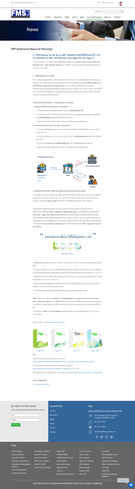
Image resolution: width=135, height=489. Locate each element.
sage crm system (40, 457)
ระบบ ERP (105, 467)
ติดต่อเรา (117, 17)
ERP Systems (84, 457)
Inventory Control (63, 464)
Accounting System (19, 469)
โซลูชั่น (67, 17)
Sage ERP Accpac (18, 457)
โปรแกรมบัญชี (84, 467)
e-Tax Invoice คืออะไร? (41, 384)
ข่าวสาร (52, 427)
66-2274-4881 (100, 426)
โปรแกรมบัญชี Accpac (110, 454)
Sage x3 (58, 350)
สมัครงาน (107, 17)
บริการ (74, 17)
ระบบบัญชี (105, 451)
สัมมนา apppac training (110, 464)
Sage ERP (105, 470)
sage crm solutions (86, 461)
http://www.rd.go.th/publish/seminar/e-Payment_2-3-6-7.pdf (56, 368)
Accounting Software (42, 451)
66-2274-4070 (100, 421)
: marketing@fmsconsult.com (24, 2)
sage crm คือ (84, 454)
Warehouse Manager (110, 461)
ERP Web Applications (20, 461)
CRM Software (17, 451)
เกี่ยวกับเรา (58, 17)
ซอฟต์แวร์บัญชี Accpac (65, 457)
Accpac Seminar (18, 454)
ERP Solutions (62, 461)
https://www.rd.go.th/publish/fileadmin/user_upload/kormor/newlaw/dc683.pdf (63, 361)
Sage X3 (60, 470)
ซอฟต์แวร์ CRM (39, 464)
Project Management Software (110, 475)
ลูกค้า (82, 17)
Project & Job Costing (42, 467)
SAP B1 (76, 350)
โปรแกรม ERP (84, 470)
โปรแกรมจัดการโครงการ (65, 474)
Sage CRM (94, 350)
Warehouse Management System (21, 465)
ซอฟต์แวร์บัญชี (62, 454)
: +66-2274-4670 (106, 2)
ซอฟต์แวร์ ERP (62, 467)
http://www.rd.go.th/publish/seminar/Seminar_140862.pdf (79, 372)
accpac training (85, 451)
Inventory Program (19, 473)
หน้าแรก (48, 17)
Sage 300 (40, 350)
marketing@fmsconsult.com (54, 322)
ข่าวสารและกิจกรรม (94, 17)
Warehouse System (41, 461)
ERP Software (84, 464)
